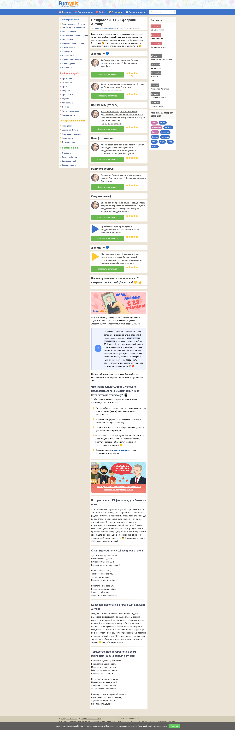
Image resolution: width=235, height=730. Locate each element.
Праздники (66, 12)
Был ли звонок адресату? (104, 721)
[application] (95, 63)
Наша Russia (67, 138)
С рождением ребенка (72, 59)
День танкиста (157, 38)
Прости (65, 86)
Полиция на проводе (71, 134)
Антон (162, 122)
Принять (174, 726)
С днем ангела (68, 47)
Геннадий (165, 132)
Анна (154, 122)
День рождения (85, 12)
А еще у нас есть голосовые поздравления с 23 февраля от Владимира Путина (119, 488)
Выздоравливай (69, 161)
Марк (162, 142)
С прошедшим (68, 63)
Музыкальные (68, 103)
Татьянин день (157, 106)
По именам (67, 82)
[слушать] (95, 63)
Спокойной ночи (69, 157)
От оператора (68, 142)
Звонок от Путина (70, 130)
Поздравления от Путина (73, 24)
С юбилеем (67, 51)
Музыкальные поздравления (75, 35)
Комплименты (68, 115)
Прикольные (67, 39)
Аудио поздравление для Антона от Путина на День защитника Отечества (122, 86)
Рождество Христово (160, 89)
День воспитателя (158, 47)
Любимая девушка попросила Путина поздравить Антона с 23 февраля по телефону (119, 63)
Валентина (156, 127)
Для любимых (68, 55)
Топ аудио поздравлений (73, 27)
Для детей (67, 67)
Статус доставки (137, 12)
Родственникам (69, 31)
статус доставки (121, 450)
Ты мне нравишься (70, 111)
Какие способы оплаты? (91, 718)
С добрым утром (69, 153)
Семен (154, 146)
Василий (168, 127)
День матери (156, 68)
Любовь (102, 12)
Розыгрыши (117, 12)
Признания (67, 78)
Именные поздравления (73, 43)
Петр (170, 142)
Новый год (155, 76)
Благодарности (69, 165)
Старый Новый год (158, 97)
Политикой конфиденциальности (152, 726)
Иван (154, 142)
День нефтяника (157, 30)
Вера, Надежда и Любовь (161, 59)
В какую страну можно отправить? (75, 721)
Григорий (165, 137)
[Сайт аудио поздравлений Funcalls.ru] (68, 4)
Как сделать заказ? (69, 718)
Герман (155, 137)
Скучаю (65, 98)
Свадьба (66, 90)
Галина (155, 132)
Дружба (65, 107)
